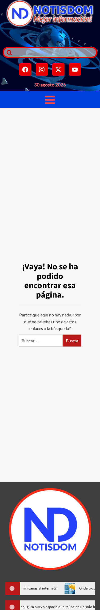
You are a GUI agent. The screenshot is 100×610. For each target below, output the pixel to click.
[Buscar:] (41, 341)
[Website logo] (50, 13)
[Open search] (8, 52)
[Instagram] (42, 69)
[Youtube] (75, 69)
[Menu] (50, 99)
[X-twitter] (58, 69)
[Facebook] (25, 69)
